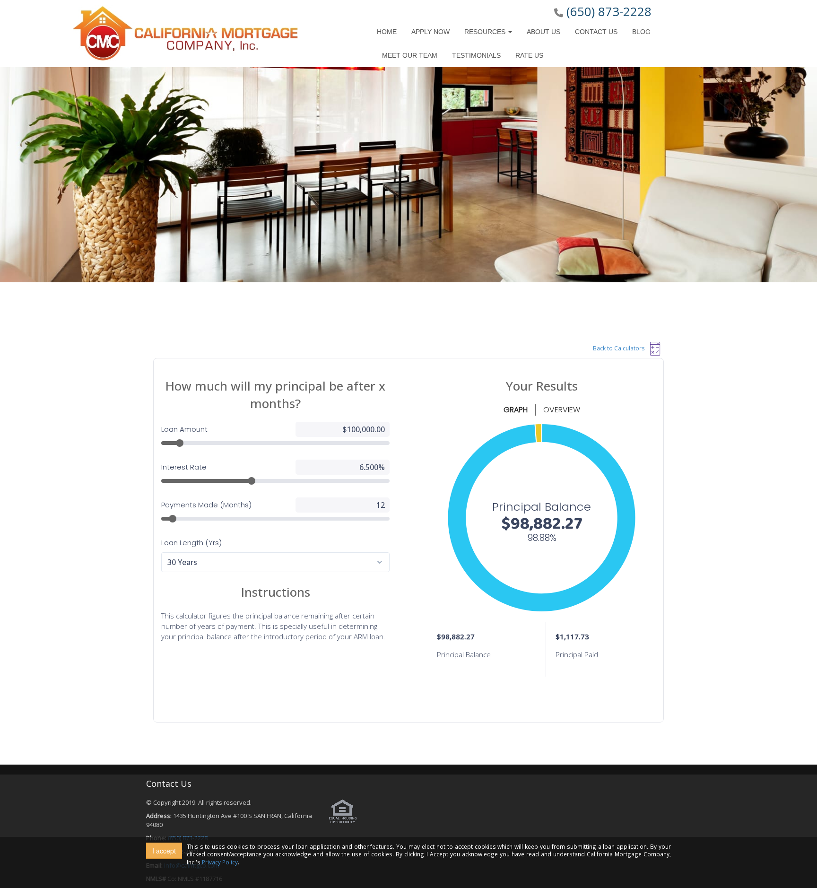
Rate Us (529, 55)
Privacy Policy (220, 862)
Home (387, 31)
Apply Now (430, 31)
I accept (164, 850)
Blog (641, 31)
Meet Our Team (409, 55)
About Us (543, 31)
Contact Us (596, 31)
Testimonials (476, 55)
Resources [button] (485, 31)
